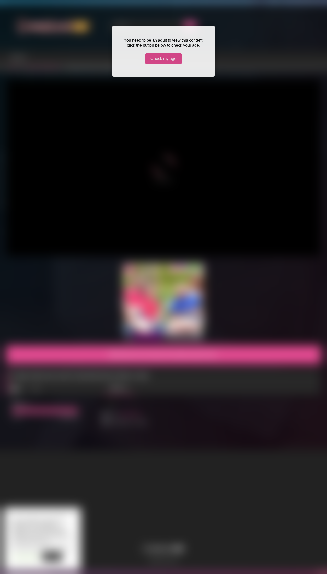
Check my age (163, 58)
